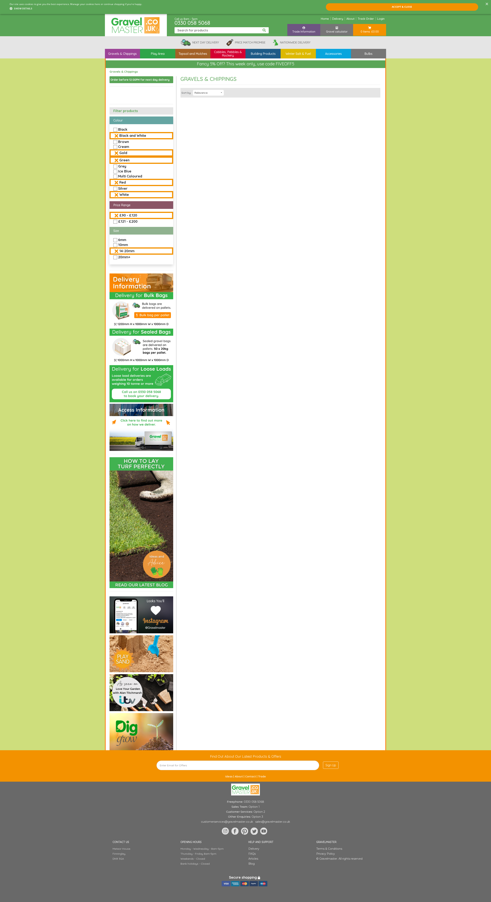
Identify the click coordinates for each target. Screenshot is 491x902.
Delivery (337, 18)
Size (116, 231)
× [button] (486, 4)
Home (325, 18)
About (350, 18)
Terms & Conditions (329, 848)
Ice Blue (124, 171)
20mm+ (124, 257)
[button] (76, 8)
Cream (123, 146)
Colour (118, 120)
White (124, 194)
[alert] (245, 7)
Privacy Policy (325, 853)
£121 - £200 (128, 221)
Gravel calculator (337, 31)
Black (122, 129)
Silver (123, 188)
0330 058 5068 (192, 22)
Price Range (121, 205)
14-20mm (126, 251)
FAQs (252, 853)
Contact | (251, 776)
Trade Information (303, 31)
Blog (251, 863)
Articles (253, 858)
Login (381, 18)
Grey (122, 166)
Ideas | (230, 776)
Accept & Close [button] (402, 6)
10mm (123, 245)
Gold (123, 153)
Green (124, 160)
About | (240, 776)
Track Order (366, 18)
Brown (123, 142)
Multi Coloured (130, 176)
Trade (262, 776)
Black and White (132, 135)
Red (122, 182)
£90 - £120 (128, 215)
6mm (122, 240)
